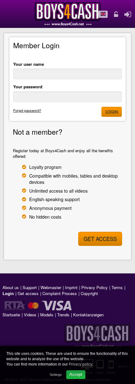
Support (30, 287)
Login (111, 112)
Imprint (71, 287)
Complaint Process (59, 293)
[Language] (103, 14)
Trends (63, 315)
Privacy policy (80, 364)
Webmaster (50, 287)
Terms (117, 287)
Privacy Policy (94, 287)
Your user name (28, 64)
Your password (27, 87)
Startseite (11, 315)
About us (11, 287)
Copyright (89, 293)
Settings (56, 374)
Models (46, 315)
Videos (30, 315)
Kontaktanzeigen (88, 315)
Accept (75, 374)
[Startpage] (67, 14)
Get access (100, 238)
